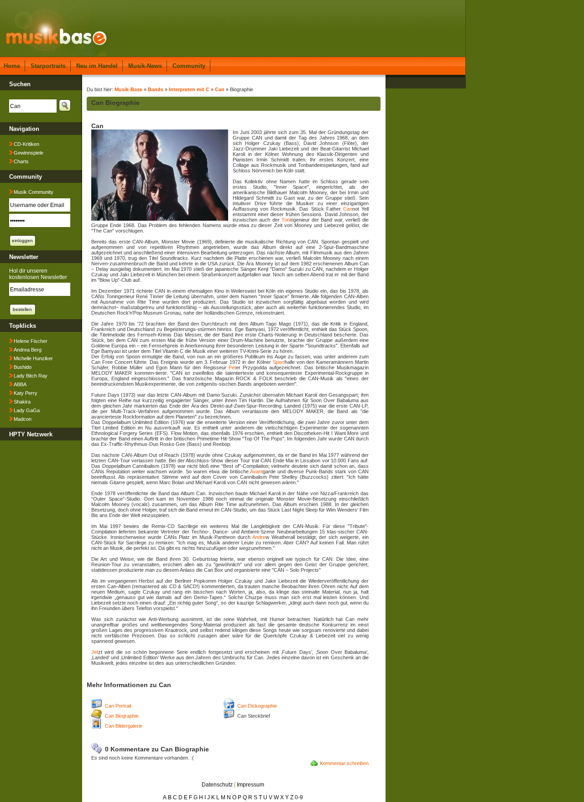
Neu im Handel (97, 65)
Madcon (22, 419)
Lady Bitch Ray (30, 375)
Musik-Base (128, 89)
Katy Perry (25, 393)
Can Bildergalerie (123, 726)
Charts (21, 161)
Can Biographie (122, 716)
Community (188, 65)
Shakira (22, 401)
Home (12, 65)
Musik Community (33, 192)
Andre (259, 537)
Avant (256, 471)
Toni (286, 219)
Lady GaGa (27, 410)
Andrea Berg (28, 349)
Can (219, 89)
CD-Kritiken (26, 144)
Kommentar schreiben (344, 763)
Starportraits (48, 65)
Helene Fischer (30, 341)
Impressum (250, 784)
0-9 (299, 797)
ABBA (20, 384)
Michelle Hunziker (33, 358)
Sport (279, 362)
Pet (232, 367)
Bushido (22, 367)
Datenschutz (217, 784)
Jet (94, 652)
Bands (155, 89)
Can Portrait (118, 706)
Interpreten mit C (189, 89)
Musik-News (145, 65)
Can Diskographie (257, 706)
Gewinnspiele (28, 152)
